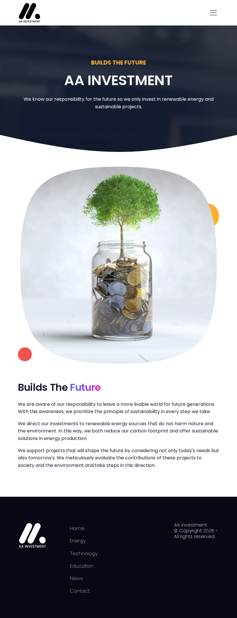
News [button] (76, 578)
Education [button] (81, 565)
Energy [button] (78, 540)
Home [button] (77, 528)
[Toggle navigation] (213, 13)
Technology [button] (84, 553)
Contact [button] (80, 590)
